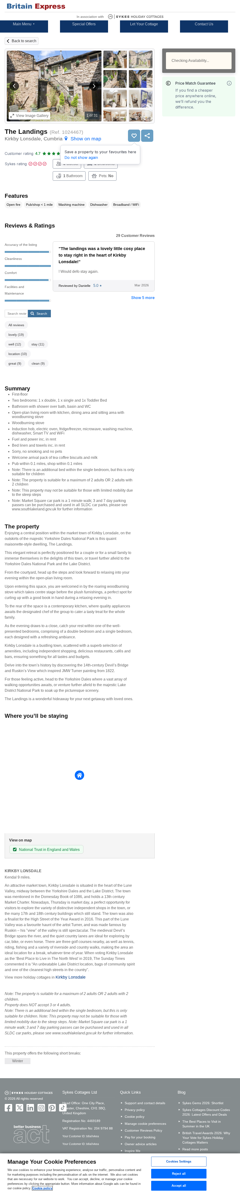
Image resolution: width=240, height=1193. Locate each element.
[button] (14, 86)
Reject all (179, 1173)
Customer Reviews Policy (143, 1130)
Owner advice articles (141, 1144)
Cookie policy (134, 1116)
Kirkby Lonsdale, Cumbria (53, 138)
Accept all (179, 1186)
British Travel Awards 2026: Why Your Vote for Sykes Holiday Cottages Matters (206, 1137)
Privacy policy (135, 1110)
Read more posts (195, 1149)
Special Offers (84, 24)
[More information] (229, 83)
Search (42, 313)
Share (147, 136)
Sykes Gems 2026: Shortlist (202, 1103)
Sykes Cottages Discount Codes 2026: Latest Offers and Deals (206, 1112)
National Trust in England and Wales (49, 850)
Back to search (24, 41)
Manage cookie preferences (145, 1124)
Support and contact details (145, 1103)
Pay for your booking (140, 1137)
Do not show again (81, 157)
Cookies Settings (178, 1161)
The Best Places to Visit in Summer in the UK (201, 1124)
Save (134, 136)
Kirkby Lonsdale (71, 977)
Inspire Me (132, 1151)
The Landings (26, 131)
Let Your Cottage (144, 24)
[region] (120, 1173)
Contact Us (204, 24)
